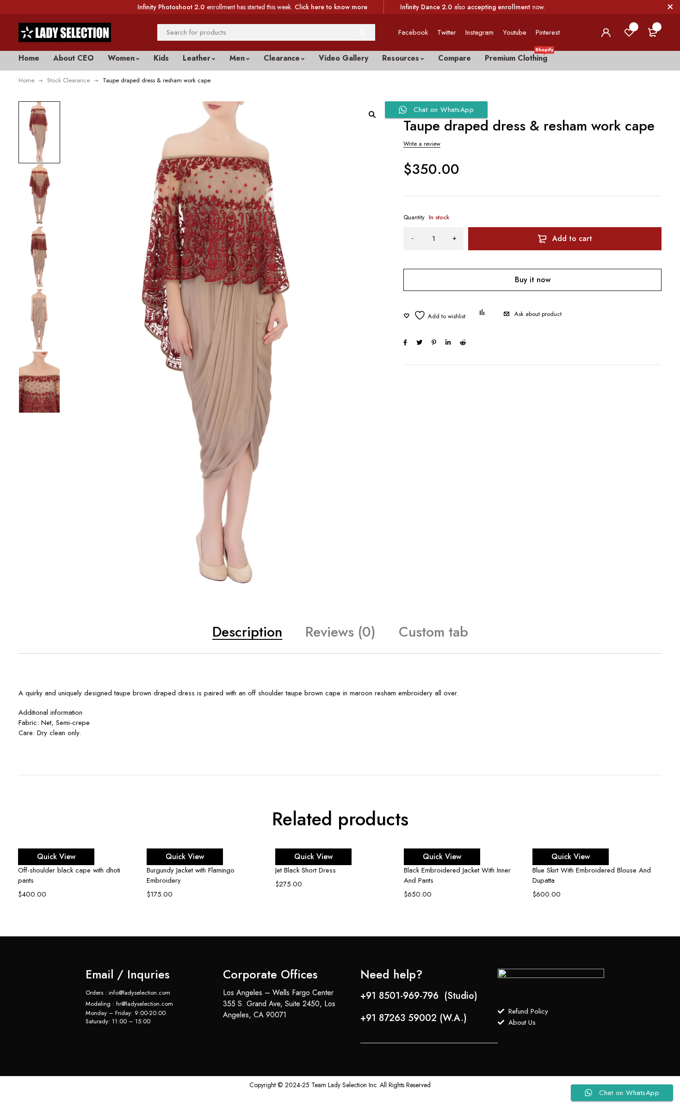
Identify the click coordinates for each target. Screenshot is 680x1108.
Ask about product (538, 313)
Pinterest (548, 32)
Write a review (421, 144)
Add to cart (572, 238)
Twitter (446, 32)
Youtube (514, 32)
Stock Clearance (68, 80)
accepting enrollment (498, 7)
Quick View (56, 856)
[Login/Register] (606, 32)
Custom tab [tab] (433, 632)
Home (26, 80)
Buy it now (532, 279)
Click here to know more (331, 7)
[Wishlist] (434, 315)
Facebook (413, 32)
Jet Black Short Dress (305, 870)
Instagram (479, 32)
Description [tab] (247, 632)
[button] (372, 114)
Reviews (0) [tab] (340, 632)
